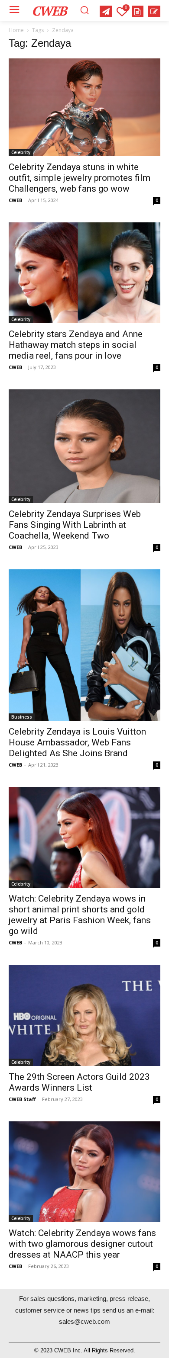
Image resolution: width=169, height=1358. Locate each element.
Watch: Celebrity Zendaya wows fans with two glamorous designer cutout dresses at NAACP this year (82, 1244)
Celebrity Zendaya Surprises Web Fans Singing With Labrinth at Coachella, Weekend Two (75, 525)
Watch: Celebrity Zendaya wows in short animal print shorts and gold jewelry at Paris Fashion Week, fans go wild (80, 914)
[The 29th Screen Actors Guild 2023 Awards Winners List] (84, 1015)
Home (16, 30)
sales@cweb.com (84, 1321)
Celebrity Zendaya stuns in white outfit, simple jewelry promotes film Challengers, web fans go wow (79, 178)
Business (21, 717)
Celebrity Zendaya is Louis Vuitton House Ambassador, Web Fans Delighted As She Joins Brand (77, 742)
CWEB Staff (22, 1099)
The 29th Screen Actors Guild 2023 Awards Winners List (79, 1082)
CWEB (15, 200)
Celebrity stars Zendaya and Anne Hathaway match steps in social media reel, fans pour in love (76, 345)
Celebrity (20, 152)
